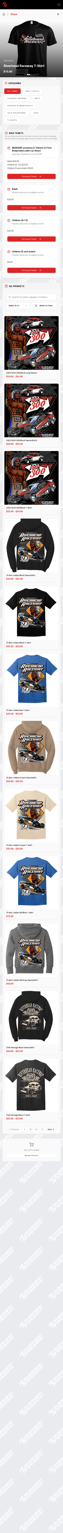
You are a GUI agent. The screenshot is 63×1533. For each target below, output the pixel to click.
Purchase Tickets (29, 176)
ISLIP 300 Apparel (16, 112)
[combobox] (18, 305)
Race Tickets (32, 91)
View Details (21, 71)
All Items (12, 91)
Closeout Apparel (17, 98)
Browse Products (31, 1155)
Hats (37, 98)
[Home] (3, 14)
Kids (36, 112)
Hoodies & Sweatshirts (20, 105)
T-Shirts (12, 120)
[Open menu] (59, 4)
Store (14, 14)
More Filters (46, 305)
